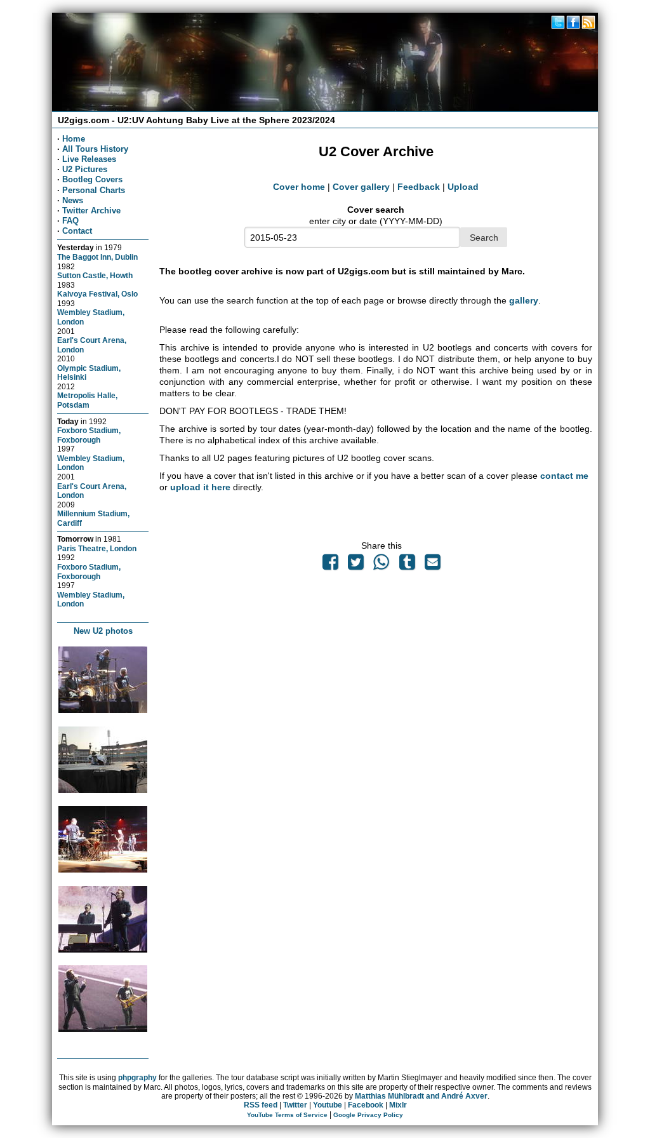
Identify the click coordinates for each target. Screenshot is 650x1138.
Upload (463, 187)
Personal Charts (93, 190)
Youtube (327, 1105)
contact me (564, 476)
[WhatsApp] (381, 565)
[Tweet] (356, 565)
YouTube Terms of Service (287, 1114)
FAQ (70, 220)
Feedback (418, 187)
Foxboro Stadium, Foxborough (89, 435)
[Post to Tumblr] (407, 565)
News (72, 200)
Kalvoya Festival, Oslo (97, 294)
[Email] (432, 565)
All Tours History (95, 149)
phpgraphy (137, 1077)
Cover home (299, 187)
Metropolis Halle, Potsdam (87, 400)
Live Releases (89, 159)
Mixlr (398, 1105)
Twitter (295, 1105)
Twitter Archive (91, 210)
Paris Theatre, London (96, 548)
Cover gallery (361, 187)
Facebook (365, 1105)
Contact (77, 231)
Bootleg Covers (92, 179)
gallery (523, 300)
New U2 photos (103, 631)
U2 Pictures (84, 169)
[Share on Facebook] (330, 565)
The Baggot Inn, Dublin (97, 257)
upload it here (200, 487)
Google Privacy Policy (368, 1114)
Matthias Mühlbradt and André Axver (421, 1096)
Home (73, 139)
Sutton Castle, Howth (95, 275)
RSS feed (260, 1105)
